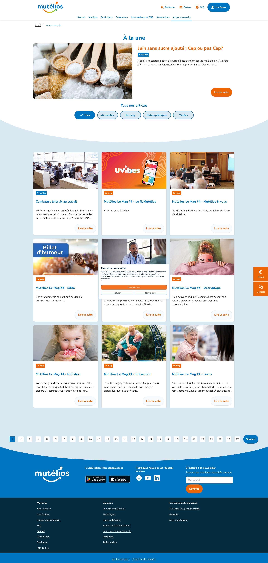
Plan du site (43, 547)
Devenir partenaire (178, 520)
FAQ (39, 525)
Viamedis (173, 514)
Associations (163, 17)
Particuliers (107, 17)
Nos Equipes (43, 514)
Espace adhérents (111, 520)
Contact (41, 531)
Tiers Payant (109, 514)
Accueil (81, 17)
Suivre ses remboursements (117, 531)
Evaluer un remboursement (116, 525)
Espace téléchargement (48, 520)
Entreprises (122, 17)
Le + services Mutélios (114, 508)
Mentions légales (120, 559)
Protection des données (144, 559)
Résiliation (42, 542)
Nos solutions (44, 508)
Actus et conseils (182, 17)
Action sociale (110, 542)
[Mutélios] (50, 7)
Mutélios (92, 17)
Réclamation (43, 536)
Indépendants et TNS (142, 17)
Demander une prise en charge (184, 508)
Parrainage (108, 536)
